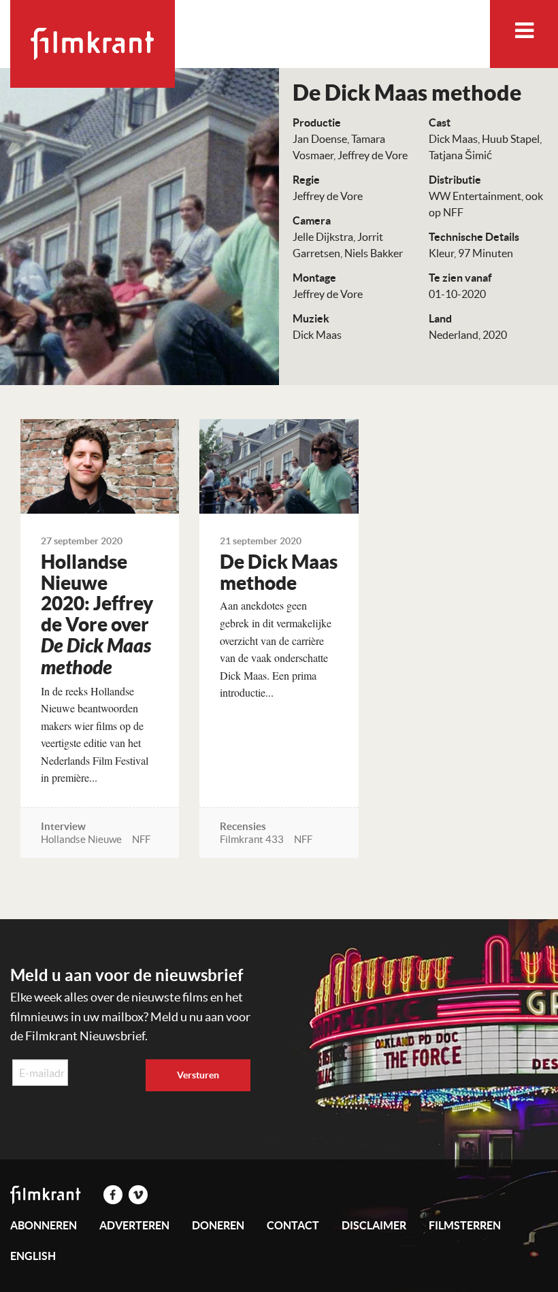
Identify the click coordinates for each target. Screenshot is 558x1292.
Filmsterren (465, 1225)
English (33, 1256)
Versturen (198, 1075)
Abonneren (43, 1225)
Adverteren (134, 1225)
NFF (141, 839)
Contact (293, 1225)
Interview (63, 826)
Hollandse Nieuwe (81, 839)
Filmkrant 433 (252, 839)
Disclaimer (374, 1225)
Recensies (243, 826)
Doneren (218, 1225)
